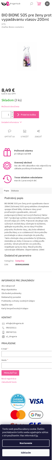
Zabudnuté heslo (9, 382)
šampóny (19, 260)
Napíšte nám (7, 304)
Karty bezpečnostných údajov (15, 308)
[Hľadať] (31, 4)
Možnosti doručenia (10, 106)
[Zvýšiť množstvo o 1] (12, 113)
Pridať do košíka (28, 114)
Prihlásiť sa (10, 373)
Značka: (13, 27)
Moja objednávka (9, 289)
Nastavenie (26, 443)
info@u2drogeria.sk (15, 323)
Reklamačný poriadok (11, 297)
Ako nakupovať (8, 285)
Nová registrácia (9, 378)
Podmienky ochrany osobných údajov (18, 300)
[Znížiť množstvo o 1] (12, 116)
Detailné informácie (10, 122)
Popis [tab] (6, 190)
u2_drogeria (11, 336)
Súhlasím (26, 452)
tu (37, 435)
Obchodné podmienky (11, 293)
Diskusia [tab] (15, 190)
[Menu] (47, 4)
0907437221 (11, 332)
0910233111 (11, 327)
